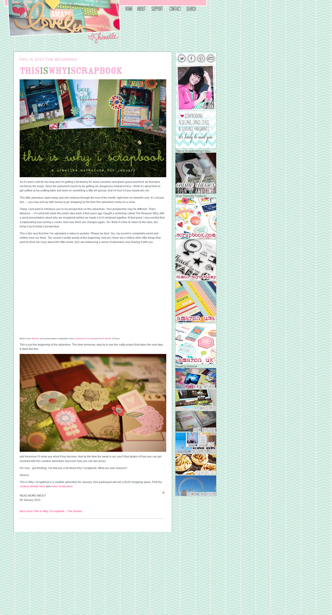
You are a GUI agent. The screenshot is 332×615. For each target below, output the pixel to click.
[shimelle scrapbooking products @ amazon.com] (195, 321)
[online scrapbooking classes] (195, 192)
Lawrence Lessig (84, 338)
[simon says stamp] (195, 279)
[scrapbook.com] (195, 237)
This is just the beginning (48, 59)
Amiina (35, 338)
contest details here (32, 486)
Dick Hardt (105, 338)
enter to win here (62, 486)
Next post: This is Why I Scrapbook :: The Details (51, 511)
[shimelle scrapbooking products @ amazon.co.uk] (195, 363)
